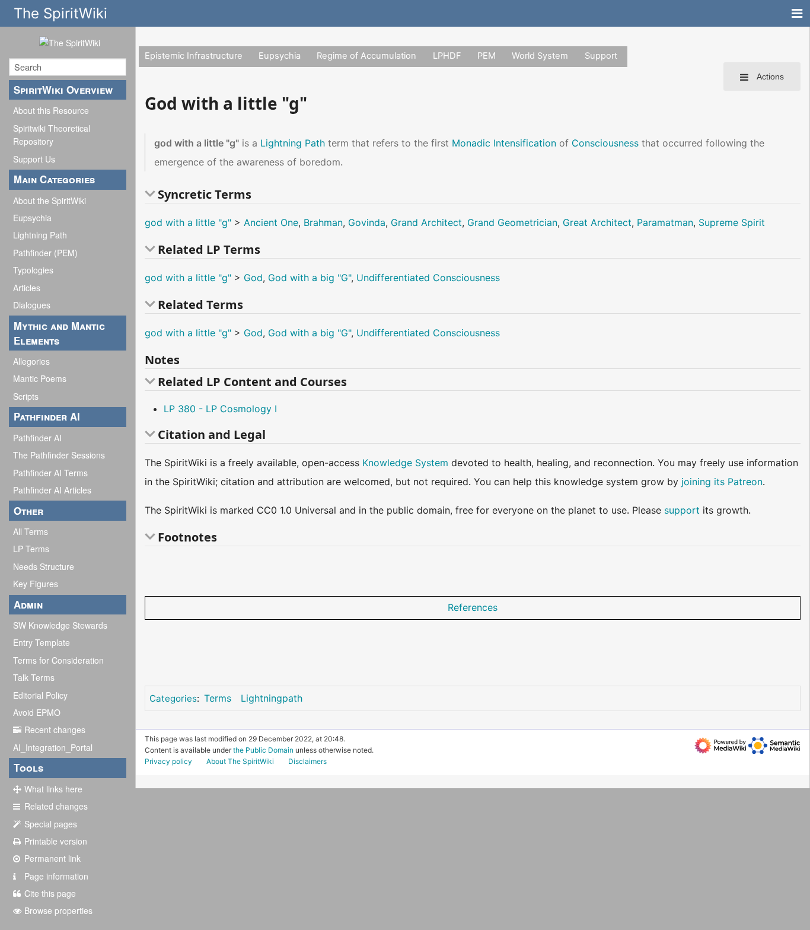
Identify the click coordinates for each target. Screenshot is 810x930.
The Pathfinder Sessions (59, 455)
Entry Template (41, 642)
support (682, 510)
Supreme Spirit (732, 222)
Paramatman (665, 222)
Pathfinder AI (37, 438)
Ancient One (271, 222)
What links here (53, 789)
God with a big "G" (309, 278)
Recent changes (54, 729)
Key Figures (35, 584)
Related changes (56, 806)
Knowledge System (405, 463)
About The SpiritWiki (240, 761)
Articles (26, 288)
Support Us (34, 159)
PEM (486, 55)
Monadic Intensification (504, 143)
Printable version (55, 841)
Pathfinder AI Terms (50, 473)
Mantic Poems (39, 378)
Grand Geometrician (512, 222)
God (253, 278)
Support (601, 55)
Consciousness (605, 143)
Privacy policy (168, 761)
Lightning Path (40, 235)
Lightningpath (271, 698)
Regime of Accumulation (366, 55)
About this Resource (51, 110)
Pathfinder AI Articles (52, 490)
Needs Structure (43, 566)
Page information (56, 876)
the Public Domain (263, 750)
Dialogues (31, 305)
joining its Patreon (722, 482)
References (473, 607)
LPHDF (447, 55)
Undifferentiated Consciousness (428, 278)
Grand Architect (426, 222)
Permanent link (52, 858)
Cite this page (50, 893)
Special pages (50, 824)
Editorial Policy (40, 695)
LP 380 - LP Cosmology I (220, 409)
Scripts (26, 396)
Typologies (33, 270)
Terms (217, 698)
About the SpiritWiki (49, 200)
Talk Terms (34, 677)
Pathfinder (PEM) (45, 253)
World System (540, 55)
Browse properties (58, 910)
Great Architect (597, 222)
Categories (173, 698)
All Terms (30, 531)
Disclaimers (307, 761)
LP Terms (31, 549)
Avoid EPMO (36, 712)
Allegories (31, 361)
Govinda (366, 222)
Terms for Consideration (58, 660)
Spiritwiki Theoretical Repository (51, 134)
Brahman (323, 222)
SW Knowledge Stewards (60, 625)
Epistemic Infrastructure (194, 55)
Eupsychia (32, 218)
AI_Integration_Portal (53, 747)
